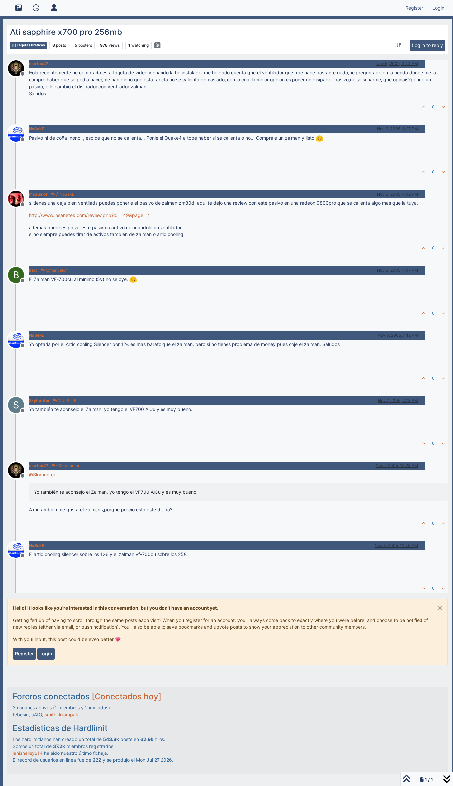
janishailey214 (28, 753)
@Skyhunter (67, 465)
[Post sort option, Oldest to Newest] (398, 45)
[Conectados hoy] (126, 696)
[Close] (439, 608)
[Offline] (18, 67)
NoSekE (36, 128)
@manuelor (56, 270)
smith (50, 714)
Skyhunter (39, 400)
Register (24, 653)
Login (45, 653)
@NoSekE (64, 194)
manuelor (38, 194)
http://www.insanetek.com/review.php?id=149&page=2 (89, 215)
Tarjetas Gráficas (30, 45)
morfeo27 (38, 63)
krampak (68, 714)
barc (33, 270)
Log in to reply (427, 45)
